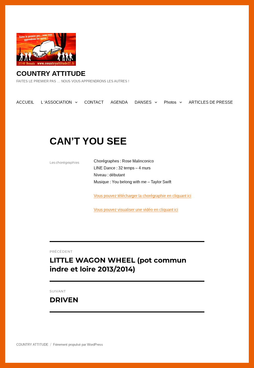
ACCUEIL (25, 102)
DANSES (143, 102)
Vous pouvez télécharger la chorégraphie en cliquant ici (142, 196)
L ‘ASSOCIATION (56, 102)
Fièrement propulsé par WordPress (78, 344)
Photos (170, 102)
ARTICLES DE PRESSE (211, 102)
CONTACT (94, 102)
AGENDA (119, 102)
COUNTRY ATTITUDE (51, 73)
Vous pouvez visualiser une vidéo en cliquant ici (136, 210)
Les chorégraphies (64, 162)
